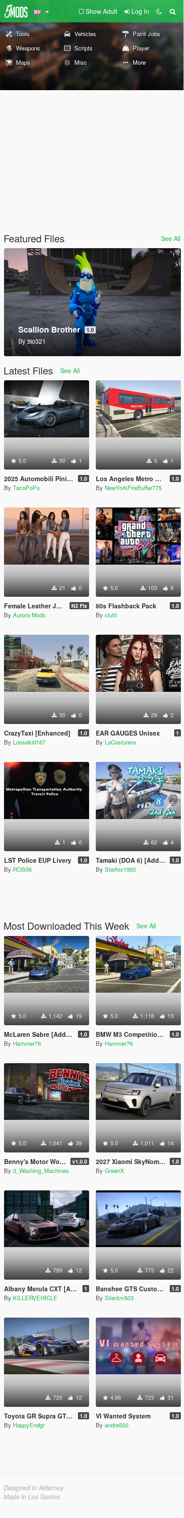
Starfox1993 (120, 869)
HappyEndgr (29, 1425)
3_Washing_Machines (41, 1170)
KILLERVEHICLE (35, 1297)
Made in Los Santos (32, 1496)
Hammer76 (27, 1043)
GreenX (114, 1170)
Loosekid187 (29, 742)
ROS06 (22, 869)
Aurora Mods (29, 615)
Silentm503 (119, 1297)
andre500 (116, 1425)
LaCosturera (120, 742)
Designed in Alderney (34, 1487)
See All (170, 238)
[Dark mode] (159, 11)
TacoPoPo (26, 487)
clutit (111, 615)
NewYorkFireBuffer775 (133, 487)
